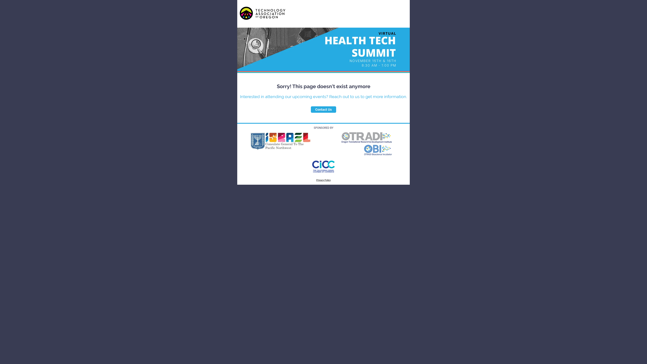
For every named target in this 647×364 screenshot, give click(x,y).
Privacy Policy (323, 180)
